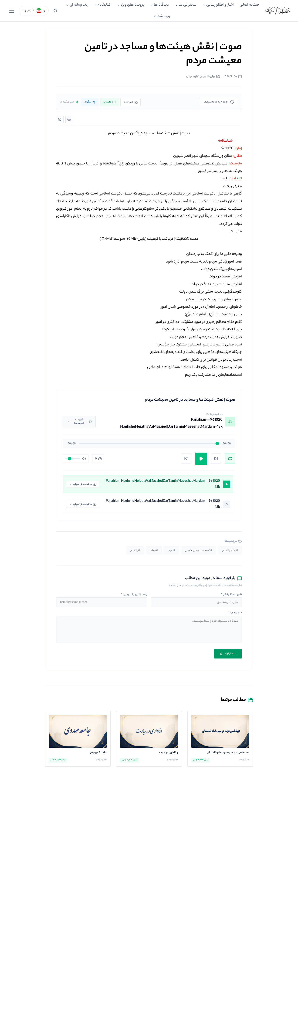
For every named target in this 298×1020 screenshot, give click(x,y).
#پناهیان (135, 550)
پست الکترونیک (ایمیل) (134, 595)
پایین (136, 239)
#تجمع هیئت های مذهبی (198, 550)
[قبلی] (186, 459)
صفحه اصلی (249, 5)
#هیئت (154, 550)
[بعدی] (216, 459)
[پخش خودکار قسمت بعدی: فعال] (230, 459)
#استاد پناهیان (230, 550)
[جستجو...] (55, 11)
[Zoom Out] (60, 119)
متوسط (113, 239)
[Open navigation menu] (11, 10)
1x (96, 459)
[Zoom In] (69, 119)
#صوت (171, 550)
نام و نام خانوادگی (231, 595)
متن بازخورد (235, 613)
